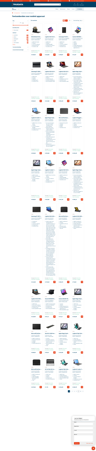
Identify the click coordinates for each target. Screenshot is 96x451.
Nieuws (68, 9)
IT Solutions (79, 9)
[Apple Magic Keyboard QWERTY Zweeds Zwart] (36, 163)
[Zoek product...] (59, 4)
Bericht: (75, 434)
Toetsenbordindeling (17, 47)
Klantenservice (62, 9)
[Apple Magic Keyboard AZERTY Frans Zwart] (77, 292)
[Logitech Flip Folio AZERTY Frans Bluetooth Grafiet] (77, 326)
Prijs (13, 20)
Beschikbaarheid (16, 27)
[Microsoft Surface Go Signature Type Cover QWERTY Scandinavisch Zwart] (36, 362)
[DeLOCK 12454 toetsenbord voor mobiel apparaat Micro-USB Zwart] (50, 326)
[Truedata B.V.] (17, 4)
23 (80, 391)
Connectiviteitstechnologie (18, 49)
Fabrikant (14, 32)
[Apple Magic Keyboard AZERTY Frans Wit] (77, 64)
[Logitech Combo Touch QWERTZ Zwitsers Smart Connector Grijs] (77, 362)
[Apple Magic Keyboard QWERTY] (50, 111)
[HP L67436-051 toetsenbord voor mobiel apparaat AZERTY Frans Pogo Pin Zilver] (50, 362)
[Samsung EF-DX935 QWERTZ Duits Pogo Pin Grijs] (36, 64)
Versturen (77, 443)
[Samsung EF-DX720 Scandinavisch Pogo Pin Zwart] (36, 209)
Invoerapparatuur (17, 12)
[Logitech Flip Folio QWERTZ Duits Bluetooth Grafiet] (64, 362)
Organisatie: (76, 426)
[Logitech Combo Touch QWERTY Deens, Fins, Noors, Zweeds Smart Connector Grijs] (36, 111)
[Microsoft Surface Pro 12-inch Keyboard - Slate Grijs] (64, 111)
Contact (73, 9)
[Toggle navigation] (15, 9)
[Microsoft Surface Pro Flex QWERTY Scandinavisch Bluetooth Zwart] (36, 326)
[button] (74, 3)
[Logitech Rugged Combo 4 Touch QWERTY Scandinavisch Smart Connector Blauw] (77, 111)
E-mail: (75, 430)
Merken (57, 9)
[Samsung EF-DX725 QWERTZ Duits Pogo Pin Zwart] (64, 30)
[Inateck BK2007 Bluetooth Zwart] (64, 292)
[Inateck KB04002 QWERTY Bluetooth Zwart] (77, 30)
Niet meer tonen (89, 443)
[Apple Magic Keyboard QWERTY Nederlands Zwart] (64, 326)
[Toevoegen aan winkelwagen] (41, 55)
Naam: (75, 422)
